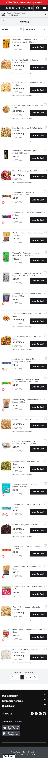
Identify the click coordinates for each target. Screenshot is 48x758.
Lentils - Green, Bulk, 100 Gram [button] (27, 420)
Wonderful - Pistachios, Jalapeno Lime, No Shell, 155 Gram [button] (27, 254)
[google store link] (11, 735)
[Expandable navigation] (2, 8)
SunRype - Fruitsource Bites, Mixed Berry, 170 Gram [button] (27, 294)
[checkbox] (45, 39)
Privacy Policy (15, 752)
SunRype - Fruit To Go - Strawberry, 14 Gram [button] (27, 547)
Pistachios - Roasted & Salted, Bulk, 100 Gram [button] (27, 129)
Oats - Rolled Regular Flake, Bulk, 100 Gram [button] (26, 608)
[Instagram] (40, 714)
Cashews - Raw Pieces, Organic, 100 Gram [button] (27, 106)
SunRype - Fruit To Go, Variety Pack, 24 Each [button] (27, 588)
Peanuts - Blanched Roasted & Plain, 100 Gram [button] (27, 83)
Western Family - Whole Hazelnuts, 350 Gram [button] (27, 234)
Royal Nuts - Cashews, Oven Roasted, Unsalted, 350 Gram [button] (27, 442)
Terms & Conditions (30, 752)
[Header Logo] (19, 8)
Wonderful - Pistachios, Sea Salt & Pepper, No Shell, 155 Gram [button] (27, 274)
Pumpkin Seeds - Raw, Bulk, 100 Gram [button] (25, 462)
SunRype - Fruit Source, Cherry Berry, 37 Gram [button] (27, 213)
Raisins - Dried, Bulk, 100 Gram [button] (27, 525)
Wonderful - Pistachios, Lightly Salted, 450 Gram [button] (27, 151)
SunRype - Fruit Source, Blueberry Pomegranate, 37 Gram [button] (27, 360)
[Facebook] (32, 714)
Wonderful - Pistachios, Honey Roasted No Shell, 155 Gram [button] (27, 41)
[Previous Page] (12, 677)
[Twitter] (36, 714)
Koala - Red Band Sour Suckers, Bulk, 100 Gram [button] (27, 61)
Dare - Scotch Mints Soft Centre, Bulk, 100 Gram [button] (27, 651)
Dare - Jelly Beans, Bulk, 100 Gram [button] (27, 171)
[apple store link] (11, 729)
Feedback (9, 756)
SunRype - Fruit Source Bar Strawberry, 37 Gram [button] (27, 193)
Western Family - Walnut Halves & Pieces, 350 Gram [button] (27, 400)
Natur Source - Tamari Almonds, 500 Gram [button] (27, 630)
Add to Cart (38, 47)
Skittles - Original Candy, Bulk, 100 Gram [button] (26, 337)
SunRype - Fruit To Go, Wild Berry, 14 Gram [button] (26, 505)
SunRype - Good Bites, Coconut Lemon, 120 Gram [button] (27, 485)
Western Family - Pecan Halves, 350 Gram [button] (27, 567)
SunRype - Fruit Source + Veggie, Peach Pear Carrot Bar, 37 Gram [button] (27, 380)
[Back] (3, 21)
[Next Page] (35, 677)
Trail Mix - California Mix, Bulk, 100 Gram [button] (26, 315)
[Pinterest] (44, 714)
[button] (38, 8)
